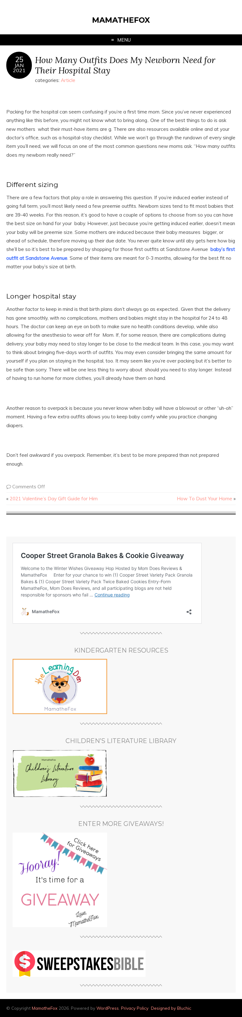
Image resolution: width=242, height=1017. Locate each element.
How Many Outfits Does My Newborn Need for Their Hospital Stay (125, 65)
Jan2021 (19, 67)
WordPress (107, 1008)
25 (19, 59)
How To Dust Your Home (204, 499)
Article (68, 80)
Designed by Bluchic (171, 1008)
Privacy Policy (134, 1008)
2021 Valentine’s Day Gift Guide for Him (54, 499)
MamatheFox (121, 20)
